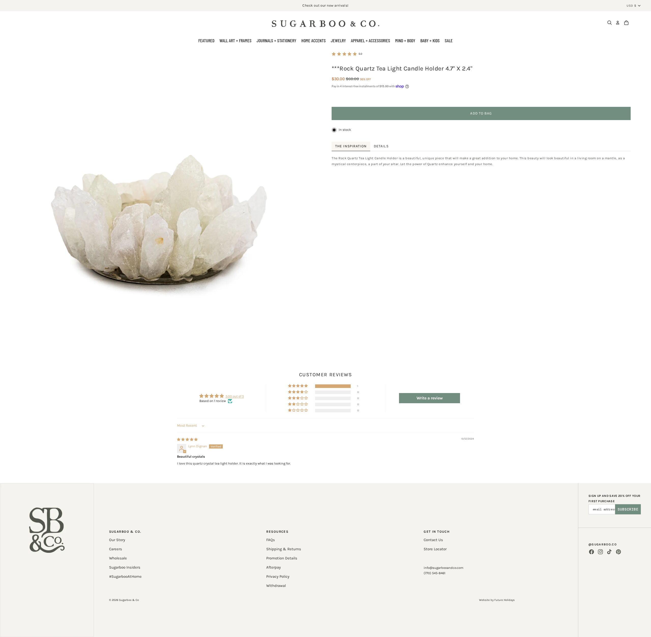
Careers (115, 549)
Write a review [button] (430, 398)
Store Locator (435, 549)
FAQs (270, 540)
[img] (187, 439)
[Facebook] (591, 552)
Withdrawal (276, 585)
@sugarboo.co (602, 544)
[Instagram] (600, 552)
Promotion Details (281, 558)
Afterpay (273, 567)
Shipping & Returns (283, 549)
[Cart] (626, 22)
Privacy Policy (277, 576)
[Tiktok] (609, 552)
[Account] (617, 22)
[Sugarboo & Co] (325, 22)
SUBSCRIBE (628, 509)
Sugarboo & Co (129, 600)
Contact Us (433, 540)
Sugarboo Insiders (124, 567)
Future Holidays (504, 600)
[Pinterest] (618, 552)
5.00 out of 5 (235, 396)
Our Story (117, 540)
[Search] (609, 22)
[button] (298, 386)
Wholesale (118, 558)
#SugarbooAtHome (125, 576)
